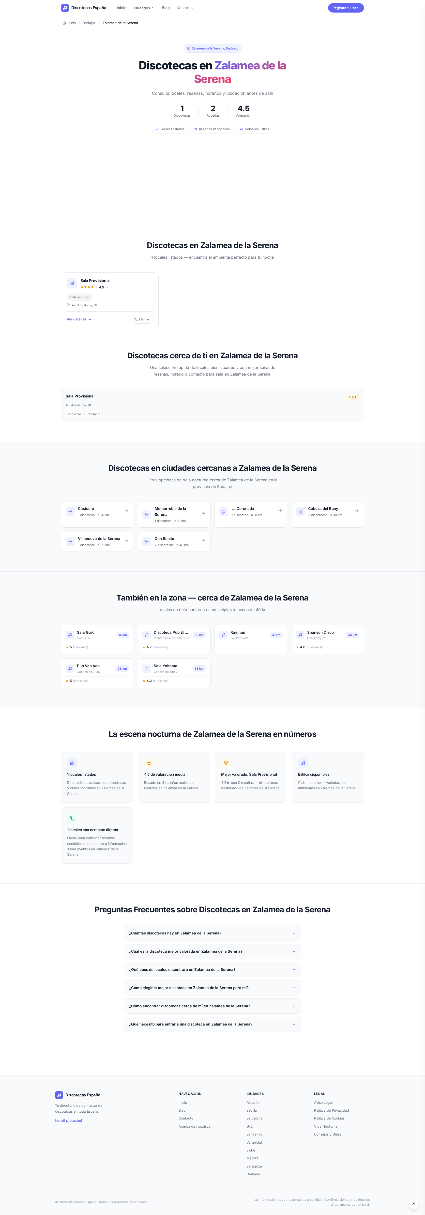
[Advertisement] (212, 170)
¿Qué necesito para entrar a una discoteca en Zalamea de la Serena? (190, 1024)
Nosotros (185, 7)
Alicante (252, 1102)
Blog (166, 7)
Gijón (250, 1126)
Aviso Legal (323, 1102)
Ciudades (141, 8)
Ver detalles (77, 319)
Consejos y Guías (327, 1134)
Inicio (121, 7)
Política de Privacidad (331, 1110)
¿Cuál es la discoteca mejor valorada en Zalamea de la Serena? (186, 951)
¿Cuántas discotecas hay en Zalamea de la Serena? (175, 933)
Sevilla (251, 1110)
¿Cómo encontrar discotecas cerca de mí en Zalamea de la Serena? (189, 1006)
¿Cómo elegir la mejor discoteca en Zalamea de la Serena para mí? (189, 987)
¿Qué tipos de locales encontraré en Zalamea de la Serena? (182, 969)
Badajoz (89, 23)
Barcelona (254, 1118)
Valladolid (254, 1142)
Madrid (252, 1158)
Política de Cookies (329, 1118)
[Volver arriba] (413, 1203)
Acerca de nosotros (194, 1126)
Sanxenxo (254, 1134)
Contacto (186, 1118)
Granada (253, 1174)
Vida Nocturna (325, 1126)
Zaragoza (254, 1166)
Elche (250, 1150)
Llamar (144, 319)
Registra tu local (346, 8)
